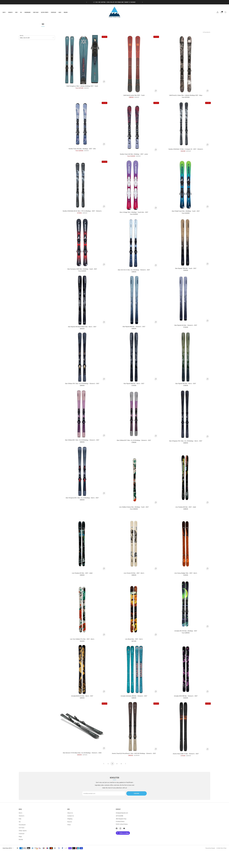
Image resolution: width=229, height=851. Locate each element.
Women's (10, 12)
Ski (21, 12)
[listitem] (114, 2)
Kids (16, 12)
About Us (70, 813)
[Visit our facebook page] (116, 828)
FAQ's (69, 824)
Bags (60, 12)
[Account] (217, 12)
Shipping (69, 819)
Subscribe (136, 793)
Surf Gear (35, 12)
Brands (66, 12)
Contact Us (70, 816)
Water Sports (44, 12)
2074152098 (119, 816)
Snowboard (27, 12)
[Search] (225, 12)
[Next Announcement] (142, 2)
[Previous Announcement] (86, 2)
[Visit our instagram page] (120, 828)
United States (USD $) (7, 848)
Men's (4, 12)
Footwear (53, 12)
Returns (69, 822)
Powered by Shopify (210, 848)
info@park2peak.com (122, 813)
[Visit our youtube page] (124, 828)
